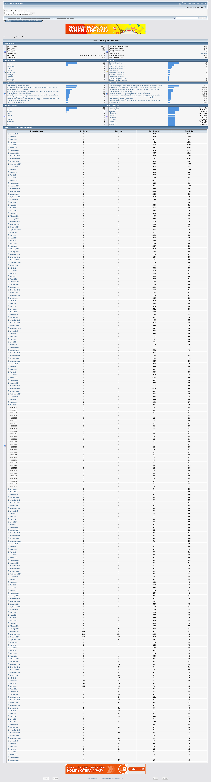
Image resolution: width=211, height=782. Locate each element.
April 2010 (12, 752)
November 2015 (14, 568)
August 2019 (13, 364)
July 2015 (12, 579)
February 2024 (14, 216)
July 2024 (12, 202)
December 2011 (14, 697)
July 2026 (12, 137)
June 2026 (12, 139)
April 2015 (12, 588)
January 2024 (14, 219)
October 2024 (14, 194)
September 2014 (15, 607)
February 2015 (14, 593)
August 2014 (13, 609)
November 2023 (14, 224)
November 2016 (14, 536)
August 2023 (13, 232)
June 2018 (12, 402)
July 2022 (12, 268)
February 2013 (14, 659)
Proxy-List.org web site (116, 74)
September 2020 (15, 328)
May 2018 (12, 405)
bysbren (111, 115)
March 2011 (13, 722)
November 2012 (14, 667)
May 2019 (12, 372)
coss (8, 113)
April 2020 (12, 342)
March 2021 (13, 312)
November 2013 (14, 634)
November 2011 (14, 700)
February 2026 (14, 150)
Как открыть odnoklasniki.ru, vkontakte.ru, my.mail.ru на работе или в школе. (32, 87)
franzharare (10, 74)
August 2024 (13, 199)
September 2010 (15, 738)
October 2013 (14, 637)
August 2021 (13, 298)
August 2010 (13, 741)
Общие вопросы (114, 65)
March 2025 (13, 180)
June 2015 (12, 582)
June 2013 (12, 648)
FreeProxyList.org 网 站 (116, 72)
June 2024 (12, 205)
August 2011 (13, 708)
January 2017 (14, 530)
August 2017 (13, 511)
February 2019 (14, 380)
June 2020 (12, 336)
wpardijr (9, 123)
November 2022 (14, 257)
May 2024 (12, 208)
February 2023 (14, 249)
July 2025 (12, 169)
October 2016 (14, 538)
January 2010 (14, 760)
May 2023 (12, 241)
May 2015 (12, 585)
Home (8, 20)
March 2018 (13, 492)
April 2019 (12, 375)
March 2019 (13, 377)
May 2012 (12, 683)
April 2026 (12, 145)
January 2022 (14, 284)
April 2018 (12, 489)
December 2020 (14, 320)
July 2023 (12, 235)
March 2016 (13, 557)
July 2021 (12, 301)
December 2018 (14, 386)
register (27, 11)
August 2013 (13, 642)
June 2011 (12, 713)
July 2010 (12, 744)
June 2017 (12, 516)
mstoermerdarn (114, 108)
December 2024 (14, 189)
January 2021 (14, 317)
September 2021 (15, 295)
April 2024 (12, 210)
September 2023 (15, 230)
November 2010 (14, 733)
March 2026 (13, 147)
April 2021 (12, 309)
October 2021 (14, 293)
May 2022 (12, 273)
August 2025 (13, 167)
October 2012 (14, 670)
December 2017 (14, 500)
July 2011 (12, 711)
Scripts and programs (116, 68)
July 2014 (12, 612)
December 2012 (14, 664)
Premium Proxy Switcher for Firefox (18, 85)
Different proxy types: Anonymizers (18, 100)
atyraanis (112, 112)
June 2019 (12, 369)
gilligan (9, 78)
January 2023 (14, 251)
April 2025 (12, 178)
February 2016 (14, 560)
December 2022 (14, 254)
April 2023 (12, 243)
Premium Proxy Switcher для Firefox (19, 93)
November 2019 (14, 356)
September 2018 (15, 394)
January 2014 (14, 629)
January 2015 (14, 596)
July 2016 (12, 546)
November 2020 (14, 323)
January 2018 (14, 497)
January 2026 (14, 153)
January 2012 (14, 694)
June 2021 (12, 304)
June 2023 (12, 238)
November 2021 (14, 290)
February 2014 (14, 626)
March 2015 (13, 590)
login (21, 11)
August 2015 (13, 577)
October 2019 (14, 358)
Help (13, 20)
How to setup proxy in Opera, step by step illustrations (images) (129, 93)
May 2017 (12, 519)
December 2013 (14, 631)
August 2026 (13, 134)
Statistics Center (21, 37)
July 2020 (12, 334)
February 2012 (14, 692)
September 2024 (15, 197)
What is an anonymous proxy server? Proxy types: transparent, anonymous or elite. (29, 18)
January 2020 (14, 350)
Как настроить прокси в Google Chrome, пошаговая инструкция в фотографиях (135, 95)
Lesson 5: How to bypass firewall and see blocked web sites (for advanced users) (33, 95)
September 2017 (15, 508)
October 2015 (14, 571)
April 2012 (12, 686)
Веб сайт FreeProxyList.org (118, 78)
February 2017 (14, 527)
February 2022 (14, 282)
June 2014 (12, 615)
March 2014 (13, 623)
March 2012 (13, 689)
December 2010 (14, 730)
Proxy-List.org (70, 18)
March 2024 (13, 213)
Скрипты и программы (116, 76)
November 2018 (14, 388)
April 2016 (12, 555)
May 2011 (12, 716)
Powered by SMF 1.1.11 (94, 778)
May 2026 (12, 142)
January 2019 (14, 383)
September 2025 (15, 164)
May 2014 (12, 618)
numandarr (112, 117)
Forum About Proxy (9, 37)
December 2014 (14, 598)
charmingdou (11, 80)
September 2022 (15, 262)
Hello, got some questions (15, 102)
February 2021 (14, 314)
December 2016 (14, 533)
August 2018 (13, 397)
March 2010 (13, 755)
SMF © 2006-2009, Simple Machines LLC (112, 778)
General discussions (115, 63)
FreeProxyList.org (61, 18)
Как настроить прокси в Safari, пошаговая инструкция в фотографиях (132, 97)
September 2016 (15, 541)
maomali (112, 125)
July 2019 (12, 366)
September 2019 (15, 361)
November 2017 (14, 503)
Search (18, 20)
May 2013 (12, 650)
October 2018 (14, 391)
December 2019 (14, 353)
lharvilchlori (112, 119)
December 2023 (14, 221)
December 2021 (14, 287)
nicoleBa (10, 76)
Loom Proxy (11, 67)
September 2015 (15, 574)
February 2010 (14, 757)
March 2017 (13, 525)
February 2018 (14, 494)
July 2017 (12, 514)
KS (8, 117)
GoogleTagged (26, 20)
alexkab (9, 119)
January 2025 (14, 186)
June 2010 (12, 746)
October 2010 (14, 735)
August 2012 (13, 675)
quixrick (9, 115)
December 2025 (14, 156)
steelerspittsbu (113, 110)
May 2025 (12, 175)
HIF (8, 63)
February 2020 (14, 347)
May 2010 (12, 749)
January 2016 (14, 563)
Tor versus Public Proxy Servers (17, 89)
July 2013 (12, 645)
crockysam (10, 121)
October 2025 (14, 161)
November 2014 (14, 601)
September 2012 (15, 672)
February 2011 (14, 724)
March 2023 (13, 246)
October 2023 (14, 227)
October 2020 (14, 325)
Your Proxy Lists (114, 102)
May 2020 (12, 339)
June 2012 (12, 681)
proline (9, 125)
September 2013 (15, 640)
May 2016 (12, 552)
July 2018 (12, 399)
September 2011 (14, 705)
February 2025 (14, 183)
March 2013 (13, 656)
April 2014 (12, 620)
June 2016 (12, 549)
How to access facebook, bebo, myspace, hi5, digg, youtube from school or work (33, 99)
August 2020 (13, 331)
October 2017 (14, 505)
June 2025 (12, 172)
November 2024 (14, 191)
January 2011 (13, 727)
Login (33, 20)
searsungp (112, 113)
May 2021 (12, 306)
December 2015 (14, 566)
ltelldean (111, 121)
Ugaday (9, 68)
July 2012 (12, 678)
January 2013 (14, 661)
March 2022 (13, 279)
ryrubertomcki (113, 123)
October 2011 (13, 702)
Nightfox (9, 70)
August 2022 (13, 265)
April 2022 (12, 276)
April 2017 (12, 522)
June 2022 (12, 271)
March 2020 (13, 345)
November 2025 (14, 158)
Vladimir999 (11, 72)
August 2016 (13, 544)
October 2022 (14, 260)
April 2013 (12, 653)
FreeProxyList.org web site (117, 67)
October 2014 (14, 604)
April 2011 (12, 719)
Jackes (9, 65)
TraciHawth (203, 54)
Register (38, 20)
